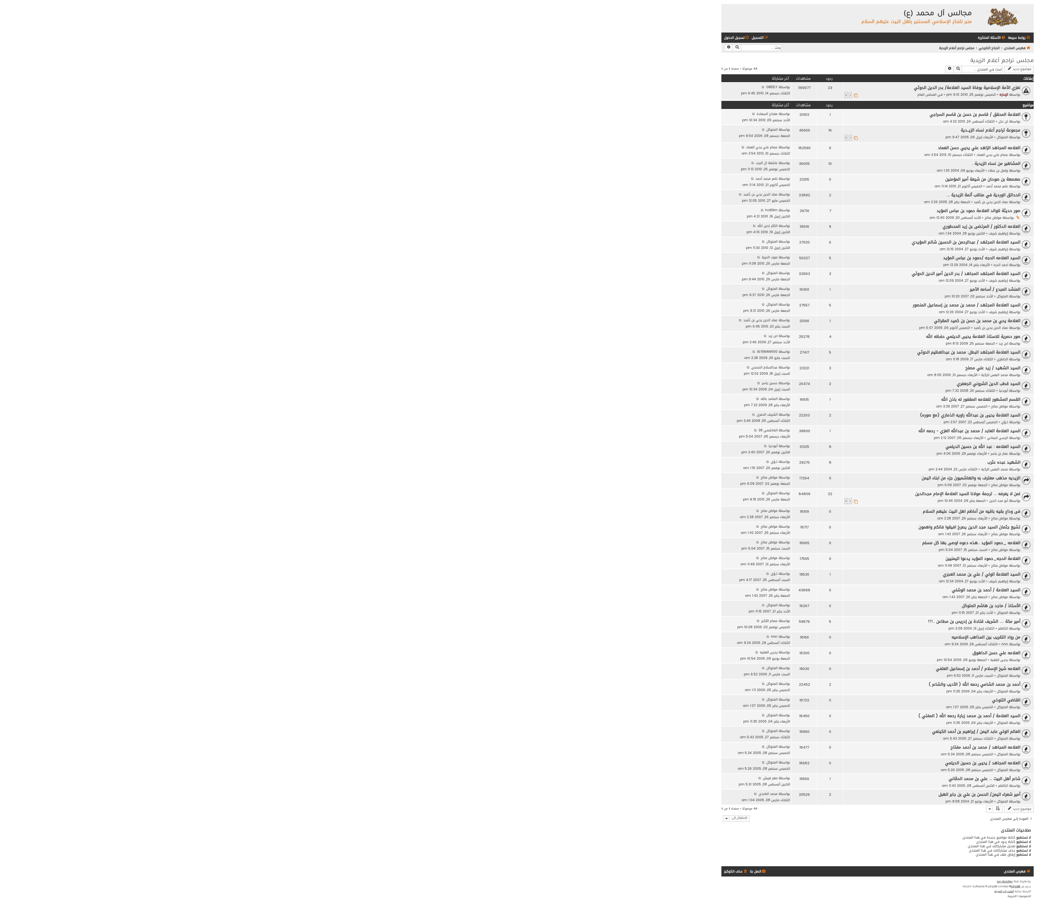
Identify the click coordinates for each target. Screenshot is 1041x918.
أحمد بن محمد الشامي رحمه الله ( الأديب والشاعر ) (974, 684)
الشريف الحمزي (767, 414)
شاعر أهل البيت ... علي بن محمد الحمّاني (984, 778)
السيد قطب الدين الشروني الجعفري (988, 383)
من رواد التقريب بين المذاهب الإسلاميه (986, 637)
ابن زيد (1003, 343)
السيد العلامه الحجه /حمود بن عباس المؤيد (981, 258)
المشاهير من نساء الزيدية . (996, 163)
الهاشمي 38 (768, 430)
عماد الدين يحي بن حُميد (991, 202)
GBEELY (771, 87)
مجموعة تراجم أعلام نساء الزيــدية (990, 130)
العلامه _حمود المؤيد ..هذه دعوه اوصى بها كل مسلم (971, 543)
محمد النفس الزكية (994, 375)
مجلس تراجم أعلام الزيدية (1002, 61)
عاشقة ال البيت (766, 163)
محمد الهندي (768, 794)
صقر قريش (770, 778)
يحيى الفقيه (999, 660)
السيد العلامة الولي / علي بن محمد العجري (981, 574)
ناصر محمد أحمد (997, 186)
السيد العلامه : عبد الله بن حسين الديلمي (983, 446)
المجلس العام (926, 94)
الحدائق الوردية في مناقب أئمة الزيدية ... (983, 195)
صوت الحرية (769, 257)
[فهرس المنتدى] (1002, 16)
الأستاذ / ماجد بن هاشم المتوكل (991, 605)
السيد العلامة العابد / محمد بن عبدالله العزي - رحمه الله (969, 431)
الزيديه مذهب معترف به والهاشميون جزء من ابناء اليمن (971, 478)
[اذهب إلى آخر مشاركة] (763, 87)
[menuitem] (992, 37)
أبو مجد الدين (998, 500)
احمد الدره (1001, 265)
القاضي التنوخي (1006, 700)
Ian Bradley (1005, 881)
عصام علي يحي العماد (992, 155)
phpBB (1015, 886)
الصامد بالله (769, 399)
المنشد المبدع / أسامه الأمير (995, 289)
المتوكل (1002, 137)
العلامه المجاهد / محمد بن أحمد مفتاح (985, 747)
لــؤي (1004, 422)
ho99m (771, 210)
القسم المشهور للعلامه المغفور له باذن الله (980, 399)
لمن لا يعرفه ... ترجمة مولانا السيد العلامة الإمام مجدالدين (967, 493)
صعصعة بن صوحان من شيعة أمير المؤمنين (982, 179)
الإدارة (1004, 94)
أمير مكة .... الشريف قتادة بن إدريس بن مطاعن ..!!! (974, 621)
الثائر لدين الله (767, 226)
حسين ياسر (769, 383)
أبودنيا (1003, 390)
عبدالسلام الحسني (764, 367)
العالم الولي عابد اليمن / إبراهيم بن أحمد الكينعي (976, 731)
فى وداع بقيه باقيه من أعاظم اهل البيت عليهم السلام (971, 511)
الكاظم (1003, 628)
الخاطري (1002, 359)
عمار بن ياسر (999, 453)
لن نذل (1003, 121)
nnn (1004, 644)
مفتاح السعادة (767, 114)
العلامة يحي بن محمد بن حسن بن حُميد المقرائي (977, 321)
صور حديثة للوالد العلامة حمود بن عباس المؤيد (978, 210)
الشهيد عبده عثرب (1003, 462)
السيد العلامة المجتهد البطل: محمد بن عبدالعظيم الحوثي (968, 352)
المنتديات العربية (1004, 891)
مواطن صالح (993, 217)
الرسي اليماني (997, 438)
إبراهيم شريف (998, 233)
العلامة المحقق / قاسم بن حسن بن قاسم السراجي (975, 114)
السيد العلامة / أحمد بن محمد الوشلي (986, 590)
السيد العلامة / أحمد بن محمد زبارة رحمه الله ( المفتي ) (969, 716)
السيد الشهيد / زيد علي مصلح (992, 368)
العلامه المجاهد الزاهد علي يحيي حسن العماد (979, 148)
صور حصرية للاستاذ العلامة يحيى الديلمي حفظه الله (973, 336)
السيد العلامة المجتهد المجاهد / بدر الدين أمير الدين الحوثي (966, 273)
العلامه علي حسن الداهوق (996, 653)
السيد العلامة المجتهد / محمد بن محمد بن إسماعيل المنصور (966, 305)
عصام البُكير (769, 621)
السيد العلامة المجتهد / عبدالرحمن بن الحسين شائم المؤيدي (966, 242)
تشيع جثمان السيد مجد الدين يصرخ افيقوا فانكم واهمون (969, 527)
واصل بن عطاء (998, 170)
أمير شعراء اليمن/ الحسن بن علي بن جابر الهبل (979, 794)
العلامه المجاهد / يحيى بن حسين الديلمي (982, 763)
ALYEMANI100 (767, 351)
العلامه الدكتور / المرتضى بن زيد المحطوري (981, 226)
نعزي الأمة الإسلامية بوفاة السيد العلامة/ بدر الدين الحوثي (967, 87)
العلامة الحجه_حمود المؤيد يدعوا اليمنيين (983, 558)
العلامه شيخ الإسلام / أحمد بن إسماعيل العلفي (978, 668)
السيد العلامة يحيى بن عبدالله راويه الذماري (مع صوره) (970, 415)
